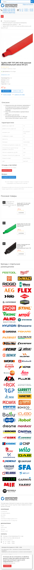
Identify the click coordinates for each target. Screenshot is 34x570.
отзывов (4, 68)
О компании (4, 511)
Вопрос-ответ (4, 531)
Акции (2, 525)
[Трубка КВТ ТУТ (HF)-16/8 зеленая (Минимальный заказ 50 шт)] (10, 228)
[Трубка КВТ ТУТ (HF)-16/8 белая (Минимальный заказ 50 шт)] (9, 204)
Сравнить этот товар (19, 94)
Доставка (3, 515)
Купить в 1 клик (17, 91)
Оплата (3, 517)
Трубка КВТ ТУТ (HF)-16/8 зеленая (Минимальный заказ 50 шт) (23, 225)
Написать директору (9, 12)
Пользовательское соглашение (9, 520)
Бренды (3, 529)
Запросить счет (5, 74)
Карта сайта (4, 527)
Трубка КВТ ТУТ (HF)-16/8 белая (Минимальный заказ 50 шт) (23, 204)
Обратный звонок (28, 4)
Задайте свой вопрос (9, 177)
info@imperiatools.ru (8, 540)
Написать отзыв (11, 68)
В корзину (7, 91)
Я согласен (7, 566)
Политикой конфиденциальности (11, 562)
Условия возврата (5, 513)
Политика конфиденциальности (9, 518)
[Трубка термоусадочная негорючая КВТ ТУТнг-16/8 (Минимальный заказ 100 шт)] (10, 249)
